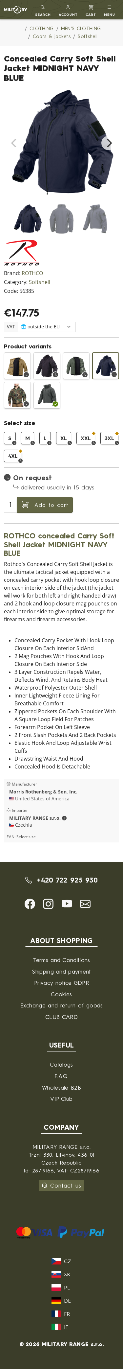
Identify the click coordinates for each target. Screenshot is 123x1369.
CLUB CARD (61, 1016)
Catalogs (61, 1064)
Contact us (65, 1185)
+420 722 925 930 (66, 880)
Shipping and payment (61, 971)
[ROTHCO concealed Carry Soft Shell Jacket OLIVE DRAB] (76, 366)
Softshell (39, 282)
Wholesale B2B (61, 1087)
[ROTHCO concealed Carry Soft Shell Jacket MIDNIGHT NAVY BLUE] (105, 366)
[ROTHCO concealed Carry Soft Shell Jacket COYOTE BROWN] (17, 366)
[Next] (108, 143)
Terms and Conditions (61, 959)
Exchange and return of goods (61, 1005)
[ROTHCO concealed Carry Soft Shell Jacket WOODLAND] (17, 395)
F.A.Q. (61, 1076)
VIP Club (61, 1098)
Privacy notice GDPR (61, 982)
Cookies (61, 994)
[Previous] (14, 143)
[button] (68, 9)
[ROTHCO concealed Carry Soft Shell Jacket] (47, 366)
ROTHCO (32, 273)
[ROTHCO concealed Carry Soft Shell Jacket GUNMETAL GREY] (47, 395)
